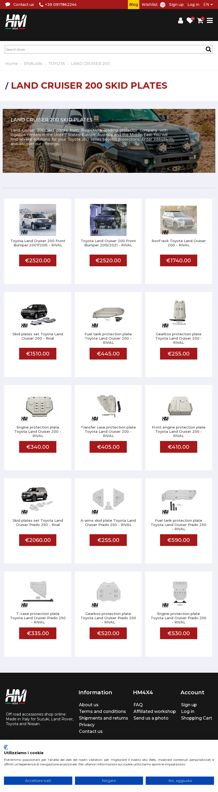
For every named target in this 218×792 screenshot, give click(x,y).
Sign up (176, 4)
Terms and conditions (102, 711)
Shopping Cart (196, 718)
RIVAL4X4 (33, 63)
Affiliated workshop (154, 711)
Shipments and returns (103, 718)
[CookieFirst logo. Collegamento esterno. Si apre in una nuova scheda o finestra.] (6, 747)
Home (11, 63)
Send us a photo (151, 718)
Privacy (87, 724)
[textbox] (109, 49)
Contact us (91, 731)
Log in (193, 4)
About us (89, 704)
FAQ (138, 704)
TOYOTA (56, 63)
